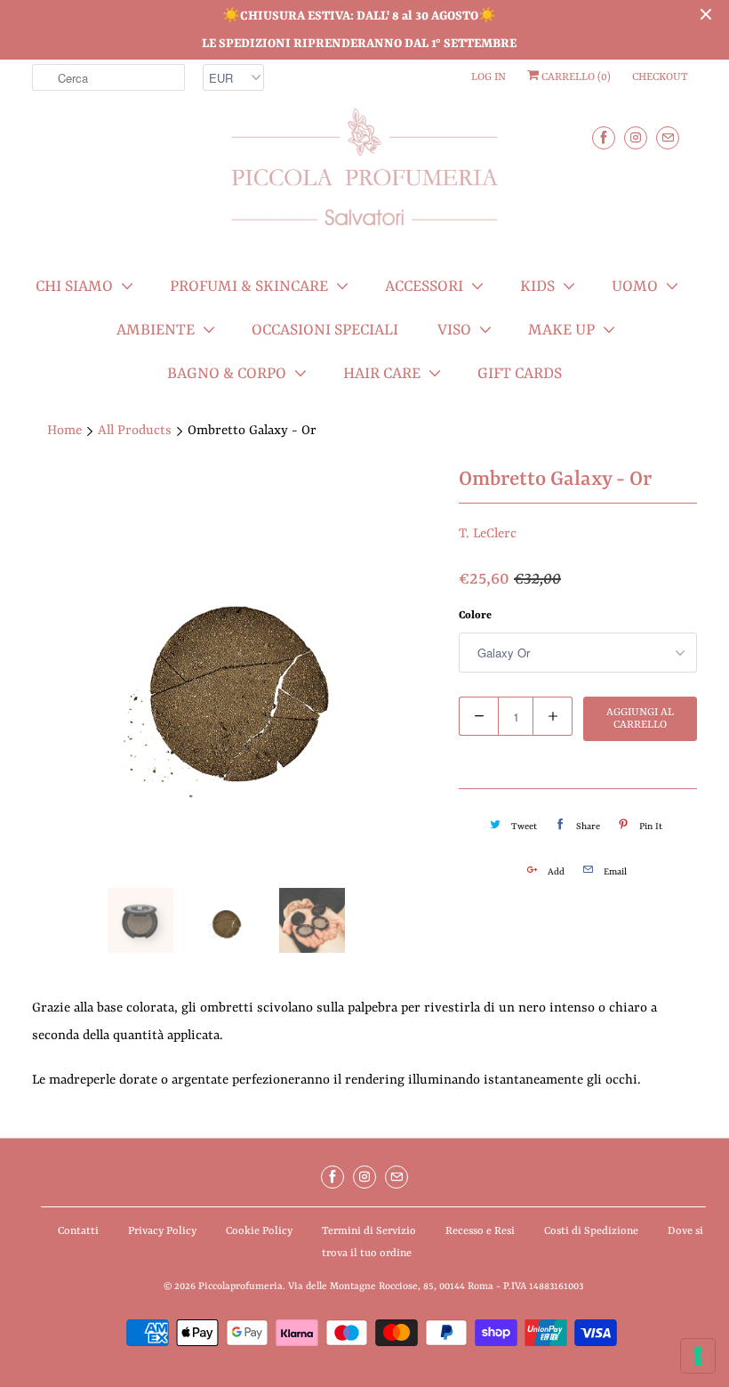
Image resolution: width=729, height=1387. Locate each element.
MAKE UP (561, 330)
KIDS (537, 286)
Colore (475, 615)
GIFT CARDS (519, 374)
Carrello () (575, 77)
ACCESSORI (424, 286)
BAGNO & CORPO (226, 374)
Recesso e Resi (480, 1231)
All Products (135, 431)
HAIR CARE (382, 374)
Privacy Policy (162, 1231)
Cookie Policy (259, 1231)
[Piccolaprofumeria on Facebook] (603, 137)
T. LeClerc (488, 534)
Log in (488, 77)
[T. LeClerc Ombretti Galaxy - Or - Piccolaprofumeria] (236, 670)
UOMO (635, 286)
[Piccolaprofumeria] (364, 177)
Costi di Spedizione (591, 1231)
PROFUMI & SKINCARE (249, 286)
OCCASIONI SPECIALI (325, 330)
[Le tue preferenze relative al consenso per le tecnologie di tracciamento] (698, 1356)
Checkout (660, 77)
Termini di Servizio (369, 1231)
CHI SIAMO (74, 286)
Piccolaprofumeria (240, 1287)
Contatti (78, 1231)
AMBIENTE (155, 330)
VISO (454, 330)
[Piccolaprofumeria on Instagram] (635, 137)
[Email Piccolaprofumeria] (667, 137)
